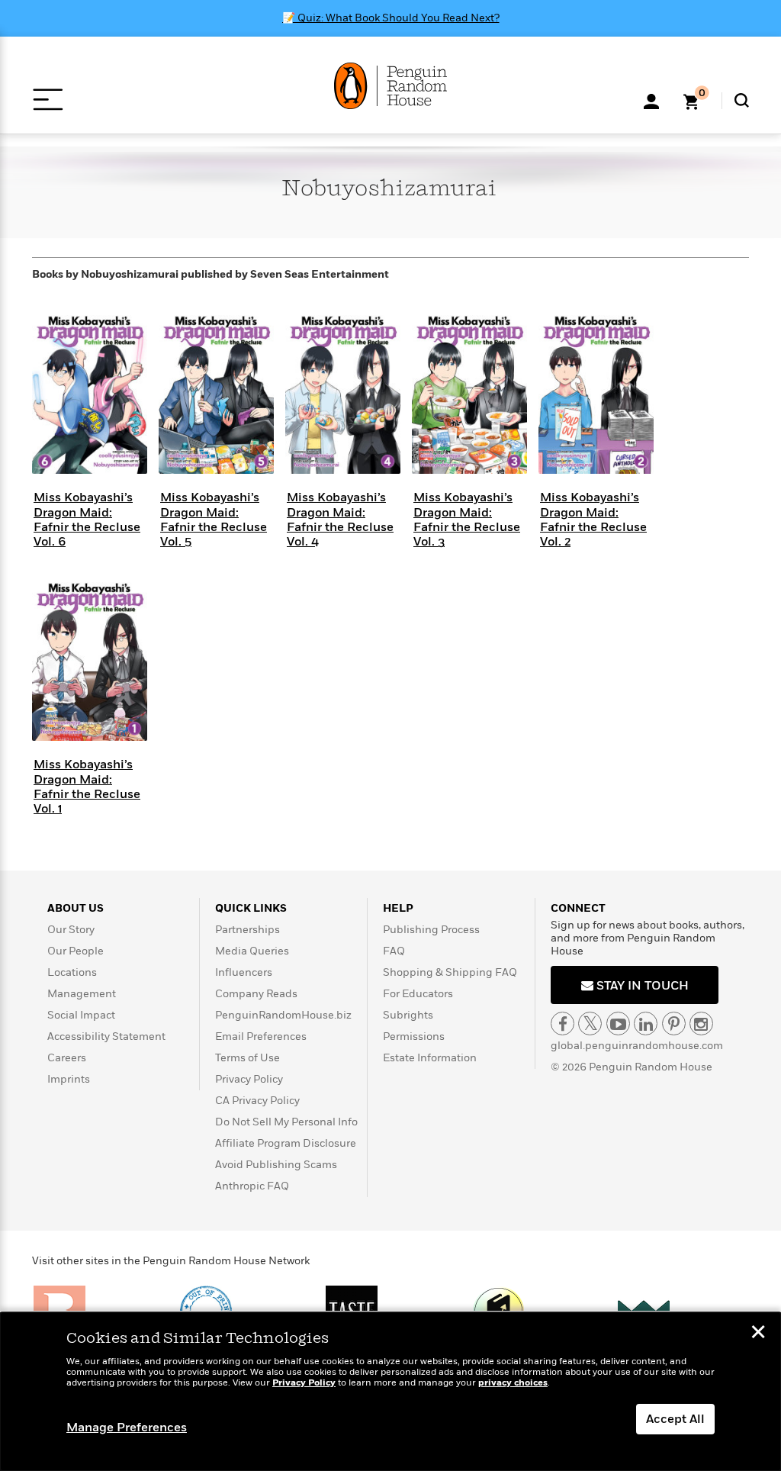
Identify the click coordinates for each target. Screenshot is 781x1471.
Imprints (68, 1079)
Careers (66, 1058)
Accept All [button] (675, 1419)
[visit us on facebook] (562, 1023)
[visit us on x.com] (590, 1023)
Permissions (414, 1036)
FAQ (394, 951)
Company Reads (256, 994)
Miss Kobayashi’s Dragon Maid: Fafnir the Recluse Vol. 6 (87, 519)
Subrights (408, 1015)
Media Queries (252, 951)
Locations (72, 972)
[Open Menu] (47, 99)
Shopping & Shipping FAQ (450, 972)
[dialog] (390, 1391)
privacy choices (513, 1382)
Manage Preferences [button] (126, 1427)
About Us (75, 908)
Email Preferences (261, 1036)
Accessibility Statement (106, 1036)
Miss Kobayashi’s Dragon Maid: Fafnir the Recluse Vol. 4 (340, 519)
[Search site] (741, 100)
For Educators (418, 994)
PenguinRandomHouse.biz (283, 1015)
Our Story (71, 929)
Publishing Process (431, 929)
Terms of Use (247, 1058)
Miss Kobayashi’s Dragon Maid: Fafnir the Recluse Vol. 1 (87, 786)
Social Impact (81, 1015)
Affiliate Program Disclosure (285, 1143)
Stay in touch (641, 985)
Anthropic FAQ (252, 1186)
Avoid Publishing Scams (276, 1164)
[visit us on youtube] (618, 1023)
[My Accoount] (651, 100)
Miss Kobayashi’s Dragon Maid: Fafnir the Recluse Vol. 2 (593, 519)
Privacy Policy (249, 1079)
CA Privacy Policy (257, 1100)
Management (81, 994)
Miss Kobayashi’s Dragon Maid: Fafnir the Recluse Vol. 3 (466, 519)
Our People (75, 951)
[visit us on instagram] (701, 1023)
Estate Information (430, 1058)
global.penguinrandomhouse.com (637, 1045)
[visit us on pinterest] (674, 1023)
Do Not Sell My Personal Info (286, 1122)
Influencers (243, 972)
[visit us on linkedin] (645, 1023)
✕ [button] (758, 1333)
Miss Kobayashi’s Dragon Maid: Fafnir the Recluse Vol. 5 (213, 519)
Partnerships (247, 929)
